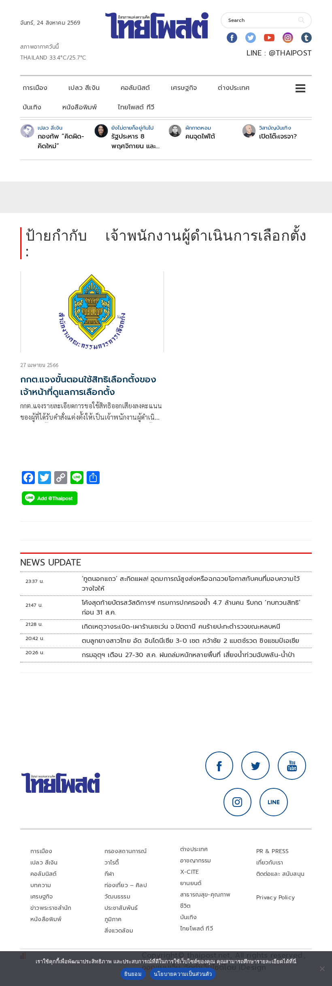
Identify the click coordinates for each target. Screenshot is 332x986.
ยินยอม (133, 974)
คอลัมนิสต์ (135, 88)
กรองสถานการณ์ (125, 851)
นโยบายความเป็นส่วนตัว (183, 974)
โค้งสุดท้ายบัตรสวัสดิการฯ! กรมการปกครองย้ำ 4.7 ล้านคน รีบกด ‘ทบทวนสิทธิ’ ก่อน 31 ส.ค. (191, 607)
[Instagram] (288, 37)
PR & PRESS (272, 851)
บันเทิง (32, 107)
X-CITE (189, 872)
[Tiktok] (306, 37)
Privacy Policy (275, 897)
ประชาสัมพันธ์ (121, 908)
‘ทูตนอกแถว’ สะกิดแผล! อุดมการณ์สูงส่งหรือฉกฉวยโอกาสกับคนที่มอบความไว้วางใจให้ (191, 583)
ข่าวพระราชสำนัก (50, 908)
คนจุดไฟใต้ (200, 136)
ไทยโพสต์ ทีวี (136, 107)
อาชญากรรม (195, 860)
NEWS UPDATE (50, 562)
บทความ (40, 885)
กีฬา (109, 874)
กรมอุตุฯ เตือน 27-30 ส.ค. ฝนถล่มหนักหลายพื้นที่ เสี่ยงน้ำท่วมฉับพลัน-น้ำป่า (188, 655)
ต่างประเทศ (233, 88)
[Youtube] (269, 37)
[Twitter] (250, 37)
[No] (322, 969)
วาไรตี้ (111, 862)
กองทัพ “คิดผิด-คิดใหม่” (61, 141)
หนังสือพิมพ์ (79, 107)
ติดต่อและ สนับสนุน (280, 874)
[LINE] (273, 802)
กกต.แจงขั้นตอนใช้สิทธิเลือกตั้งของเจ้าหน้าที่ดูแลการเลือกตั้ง (88, 386)
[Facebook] (232, 37)
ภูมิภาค (113, 919)
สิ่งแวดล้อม (118, 930)
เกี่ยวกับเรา (269, 862)
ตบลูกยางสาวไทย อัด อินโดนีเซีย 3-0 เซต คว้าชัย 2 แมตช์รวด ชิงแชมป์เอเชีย (191, 641)
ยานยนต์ (190, 883)
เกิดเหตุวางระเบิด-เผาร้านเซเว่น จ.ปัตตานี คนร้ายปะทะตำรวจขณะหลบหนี (181, 627)
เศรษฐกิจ (184, 88)
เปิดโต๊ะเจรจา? (278, 136)
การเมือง (35, 88)
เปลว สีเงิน (84, 88)
